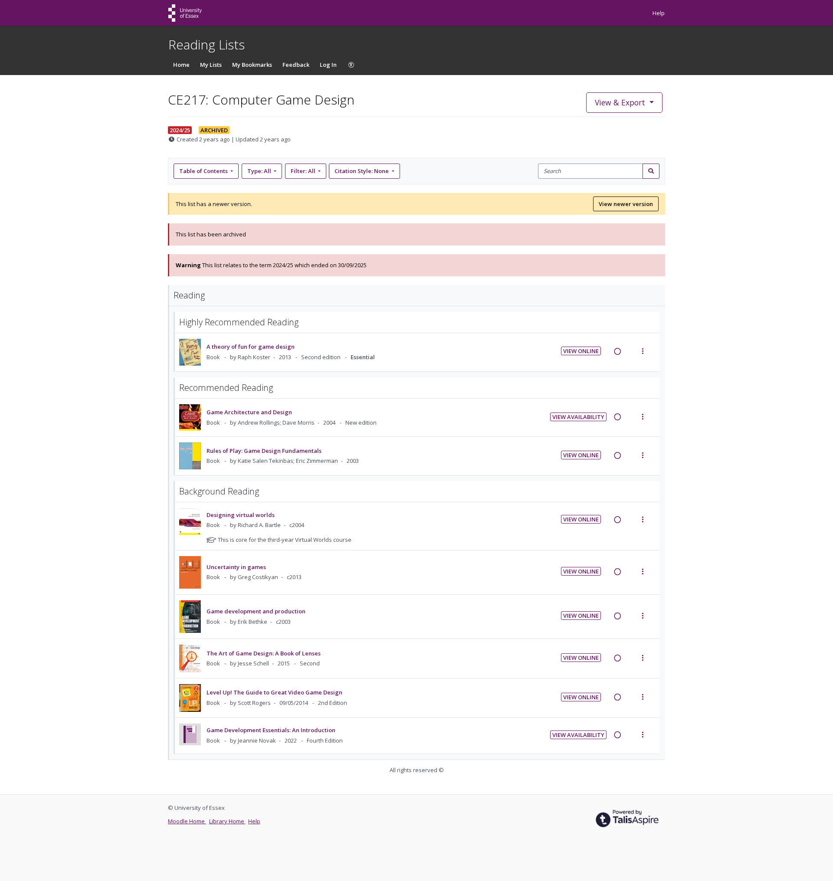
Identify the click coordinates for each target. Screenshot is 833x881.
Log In (328, 65)
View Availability (578, 417)
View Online (581, 351)
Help (659, 13)
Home (181, 65)
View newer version (626, 204)
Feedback (295, 65)
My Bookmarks (252, 65)
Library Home (227, 821)
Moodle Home (187, 821)
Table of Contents (203, 171)
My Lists (211, 65)
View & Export (620, 102)
